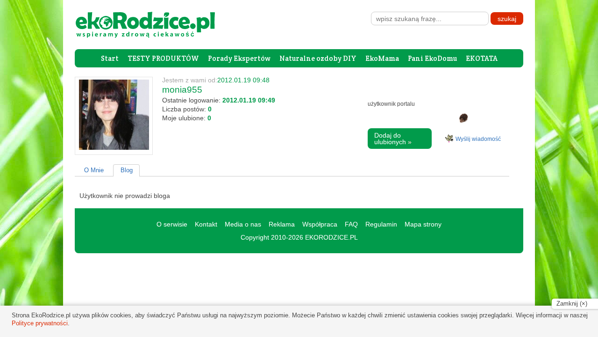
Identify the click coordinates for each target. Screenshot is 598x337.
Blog (127, 170)
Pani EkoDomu (432, 58)
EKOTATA (482, 58)
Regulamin (381, 224)
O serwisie (172, 224)
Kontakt (206, 224)
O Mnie (94, 170)
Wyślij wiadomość (478, 139)
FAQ (351, 224)
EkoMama (382, 58)
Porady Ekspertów (239, 58)
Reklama (282, 224)
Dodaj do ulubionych (393, 139)
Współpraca (319, 224)
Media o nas (243, 224)
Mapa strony (423, 224)
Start (110, 58)
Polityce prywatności (40, 323)
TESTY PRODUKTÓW (163, 58)
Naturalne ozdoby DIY (317, 58)
